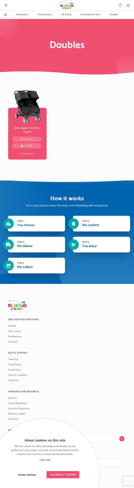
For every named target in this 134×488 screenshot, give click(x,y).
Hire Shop (66, 14)
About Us (12, 398)
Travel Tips (13, 359)
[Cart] (120, 5)
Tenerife (12, 326)
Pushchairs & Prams (90, 14)
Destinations (22, 14)
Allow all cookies (62, 474)
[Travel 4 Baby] (67, 5)
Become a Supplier (17, 414)
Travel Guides (14, 365)
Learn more (45, 460)
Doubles (114, 14)
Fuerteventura (45, 14)
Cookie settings (27, 474)
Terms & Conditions (17, 375)
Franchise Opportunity (18, 409)
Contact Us (13, 380)
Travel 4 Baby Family (17, 403)
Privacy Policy (14, 370)
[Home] (67, 305)
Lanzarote (13, 342)
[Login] (128, 5)
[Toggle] (6, 5)
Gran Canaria (14, 331)
